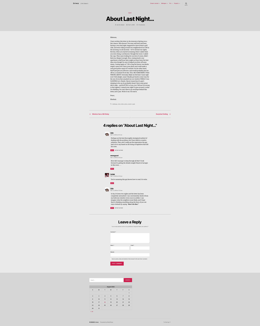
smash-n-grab (131, 104)
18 (104, 302)
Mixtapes (163, 3)
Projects (176, 3)
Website (112, 252)
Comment (113, 232)
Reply (112, 150)
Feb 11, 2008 (131, 25)
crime (119, 104)
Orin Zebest (121, 25)
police (125, 104)
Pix (170, 3)
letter (122, 104)
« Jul (91, 311)
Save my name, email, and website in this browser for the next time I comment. (129, 259)
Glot (130, 12)
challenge (114, 104)
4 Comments (142, 25)
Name (112, 245)
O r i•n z (76, 3)
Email (132, 245)
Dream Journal (154, 3)
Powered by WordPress (106, 322)
